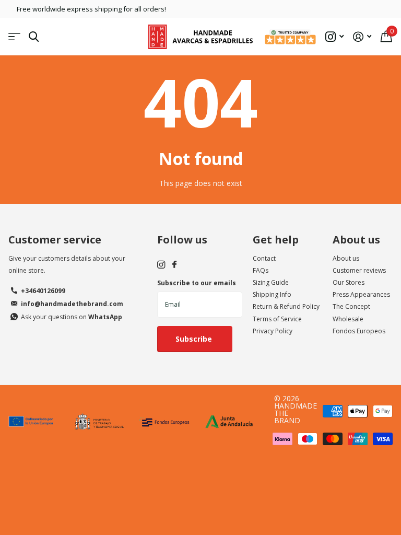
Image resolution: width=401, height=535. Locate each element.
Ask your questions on (71, 316)
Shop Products (14, 36)
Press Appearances (361, 294)
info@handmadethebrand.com (72, 303)
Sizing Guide (271, 282)
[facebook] (174, 265)
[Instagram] (161, 265)
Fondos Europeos (359, 331)
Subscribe (194, 339)
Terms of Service (277, 319)
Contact (264, 258)
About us (356, 239)
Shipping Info (272, 294)
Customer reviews (359, 270)
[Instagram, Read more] (334, 37)
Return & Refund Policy (286, 306)
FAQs (260, 270)
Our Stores (348, 282)
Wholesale (348, 319)
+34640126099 (43, 290)
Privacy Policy (272, 331)
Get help (276, 239)
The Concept (351, 306)
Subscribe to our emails (196, 282)
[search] (34, 37)
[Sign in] (362, 37)
